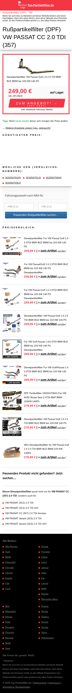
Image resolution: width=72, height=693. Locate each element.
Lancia (44, 583)
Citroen (9, 572)
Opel (7, 622)
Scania (44, 606)
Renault (9, 637)
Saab (8, 643)
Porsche (9, 632)
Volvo (44, 632)
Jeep (43, 572)
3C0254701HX (13, 177)
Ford (7, 588)
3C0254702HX (53, 177)
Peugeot (9, 627)
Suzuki (44, 622)
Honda (44, 546)
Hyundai (45, 551)
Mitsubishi (10, 611)
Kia (43, 578)
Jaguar (45, 567)
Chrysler (9, 567)
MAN (43, 588)
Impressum (54, 682)
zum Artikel (53, 250)
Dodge (8, 578)
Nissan (8, 616)
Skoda (44, 611)
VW (30, 12)
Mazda (44, 593)
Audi (7, 551)
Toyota (44, 627)
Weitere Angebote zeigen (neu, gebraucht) (28, 128)
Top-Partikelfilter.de (40, 5)
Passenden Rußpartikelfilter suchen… (36, 215)
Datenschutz (39, 682)
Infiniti (44, 557)
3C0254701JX (33, 177)
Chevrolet (10, 562)
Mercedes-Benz (49, 599)
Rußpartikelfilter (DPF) (14, 12)
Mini (7, 606)
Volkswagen (47, 637)
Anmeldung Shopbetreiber (16, 687)
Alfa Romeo (11, 546)
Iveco (44, 562)
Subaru (45, 616)
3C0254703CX (13, 182)
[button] (36, 103)
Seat (7, 648)
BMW (8, 557)
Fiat (7, 583)
